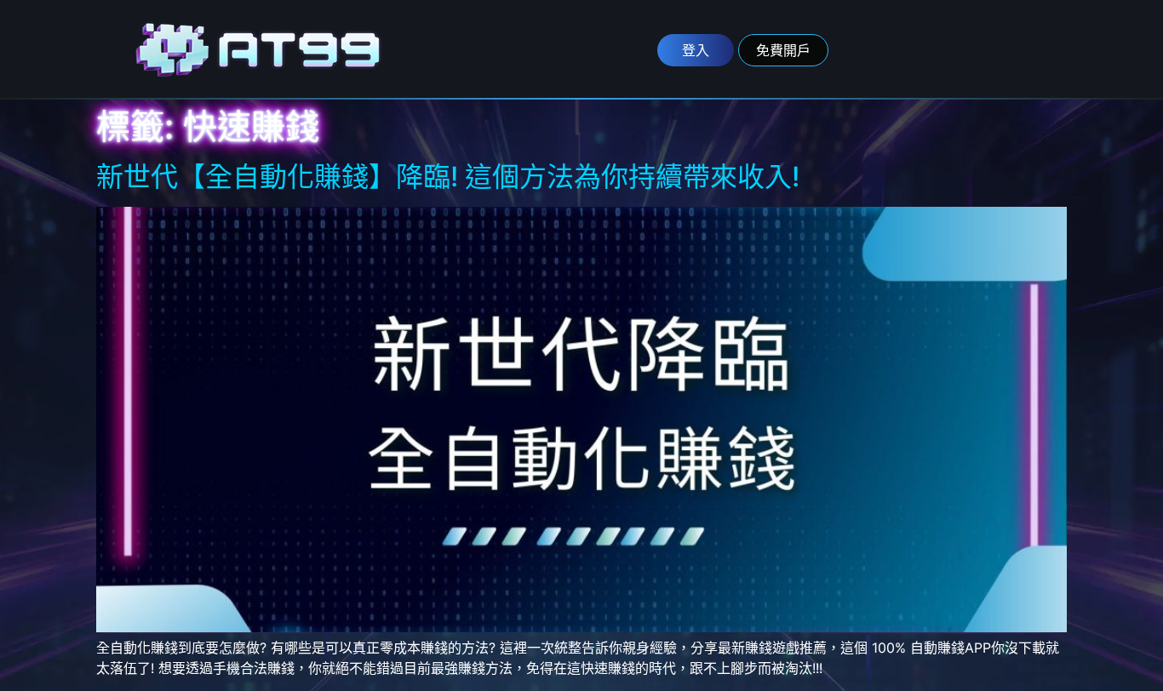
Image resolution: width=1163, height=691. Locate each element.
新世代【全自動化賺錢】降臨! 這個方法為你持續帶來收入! (447, 176)
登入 (695, 50)
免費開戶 (783, 50)
